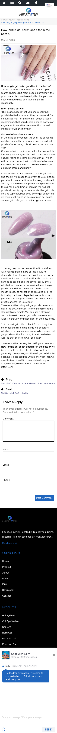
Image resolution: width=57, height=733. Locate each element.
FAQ (4, 584)
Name (6, 450)
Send (48, 729)
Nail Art (6, 627)
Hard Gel (7, 633)
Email (6, 465)
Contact (6, 596)
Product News (22, 20)
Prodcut (6, 567)
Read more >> (10, 543)
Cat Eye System (10, 621)
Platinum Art (9, 639)
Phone (6, 480)
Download (7, 590)
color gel (37, 194)
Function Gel (9, 644)
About (5, 573)
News (5, 579)
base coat (25, 194)
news (11, 20)
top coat (14, 194)
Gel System (8, 615)
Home (4, 20)
